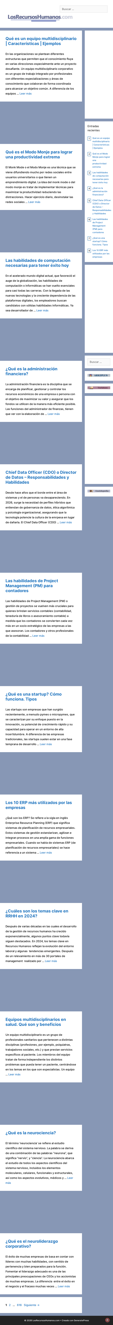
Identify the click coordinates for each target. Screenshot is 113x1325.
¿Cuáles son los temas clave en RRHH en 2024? (37, 913)
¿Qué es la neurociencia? (31, 1132)
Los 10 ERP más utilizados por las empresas (100, 253)
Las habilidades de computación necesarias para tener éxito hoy (38, 263)
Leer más (26, 93)
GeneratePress (81, 1320)
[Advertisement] (41, 123)
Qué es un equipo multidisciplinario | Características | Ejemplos (41, 41)
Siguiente (32, 1305)
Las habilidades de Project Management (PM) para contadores (32, 585)
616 (19, 1305)
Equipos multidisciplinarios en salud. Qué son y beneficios (36, 1022)
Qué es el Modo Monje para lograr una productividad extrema (39, 154)
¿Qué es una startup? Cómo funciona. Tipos (34, 697)
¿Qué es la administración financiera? (99, 191)
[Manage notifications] (107, 1320)
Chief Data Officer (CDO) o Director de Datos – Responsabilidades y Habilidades (41, 477)
